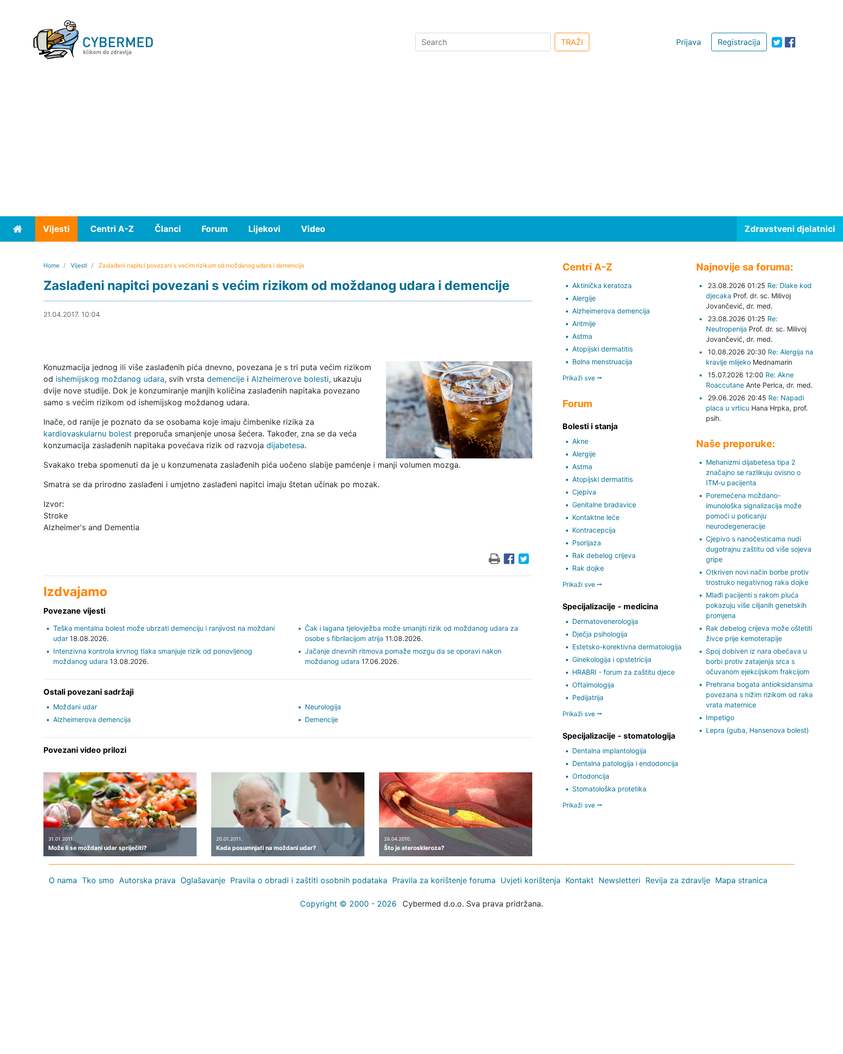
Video (313, 229)
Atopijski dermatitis (602, 349)
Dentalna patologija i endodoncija (625, 763)
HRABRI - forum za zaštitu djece (623, 672)
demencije (225, 379)
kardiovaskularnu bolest (87, 433)
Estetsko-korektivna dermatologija (627, 646)
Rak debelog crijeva (604, 555)
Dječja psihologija (599, 634)
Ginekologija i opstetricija (611, 659)
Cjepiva (584, 492)
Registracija (739, 42)
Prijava (688, 42)
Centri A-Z (112, 229)
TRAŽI (572, 42)
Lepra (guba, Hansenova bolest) (757, 730)
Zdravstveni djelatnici (789, 229)
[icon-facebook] (790, 42)
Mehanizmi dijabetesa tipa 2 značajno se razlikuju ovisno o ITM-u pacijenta (753, 472)
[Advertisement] (421, 143)
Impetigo (720, 717)
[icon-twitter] (777, 42)
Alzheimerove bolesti (290, 379)
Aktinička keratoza (602, 285)
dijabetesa (285, 445)
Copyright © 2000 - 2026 (348, 904)
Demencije (321, 719)
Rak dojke (588, 568)
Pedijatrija (587, 697)
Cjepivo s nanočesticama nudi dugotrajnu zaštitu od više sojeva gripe (758, 549)
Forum (214, 229)
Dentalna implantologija (609, 750)
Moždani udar (75, 707)
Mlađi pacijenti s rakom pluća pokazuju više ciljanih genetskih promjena (756, 605)
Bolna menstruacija (602, 361)
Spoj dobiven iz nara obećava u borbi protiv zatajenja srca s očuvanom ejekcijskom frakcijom (757, 661)
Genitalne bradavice (604, 504)
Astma (582, 336)
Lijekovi (264, 229)
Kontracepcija (594, 530)
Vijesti (56, 229)
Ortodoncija (590, 776)
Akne (580, 441)
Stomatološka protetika (609, 789)
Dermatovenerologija (605, 621)
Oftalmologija (593, 685)
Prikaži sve (579, 378)
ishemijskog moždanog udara (110, 379)
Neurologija (323, 707)
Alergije (584, 298)
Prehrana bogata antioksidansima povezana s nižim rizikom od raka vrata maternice (759, 694)
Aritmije (584, 323)
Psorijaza (586, 542)
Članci (168, 229)
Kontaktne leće (596, 517)
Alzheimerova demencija (92, 719)
